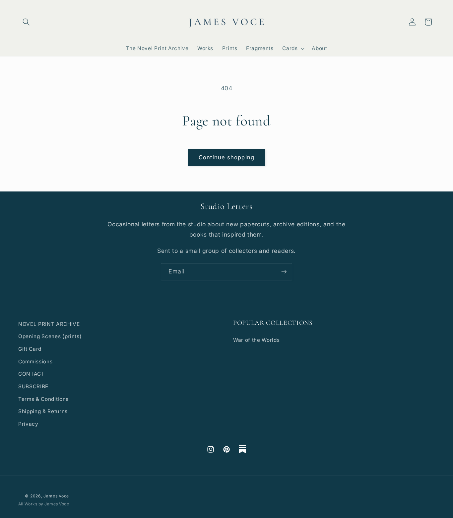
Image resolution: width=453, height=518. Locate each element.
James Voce (56, 495)
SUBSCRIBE (33, 386)
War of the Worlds (256, 340)
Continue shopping (226, 157)
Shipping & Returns (43, 411)
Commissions (35, 361)
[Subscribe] (284, 271)
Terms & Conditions (43, 399)
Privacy (28, 424)
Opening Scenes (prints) (50, 336)
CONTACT (31, 374)
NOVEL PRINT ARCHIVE (49, 324)
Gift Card (29, 349)
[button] (26, 22)
